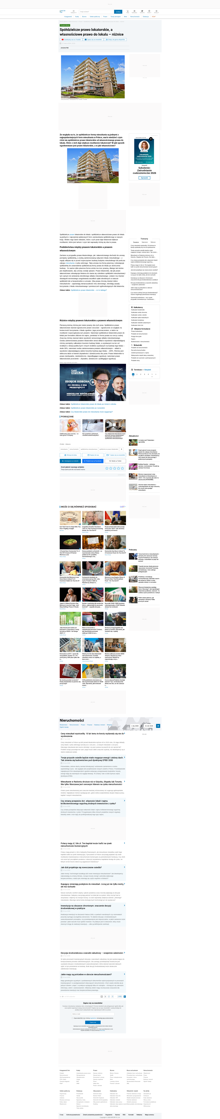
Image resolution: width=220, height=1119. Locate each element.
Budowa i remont (99, 725)
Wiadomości (63, 725)
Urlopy (78, 1079)
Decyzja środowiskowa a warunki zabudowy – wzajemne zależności (144, 283)
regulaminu (93, 1018)
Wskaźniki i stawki (132, 1091)
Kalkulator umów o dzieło (139, 315)
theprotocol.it (147, 1104)
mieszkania (70, 263)
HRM (77, 1083)
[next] (125, 996)
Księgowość (68, 16)
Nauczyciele (79, 1097)
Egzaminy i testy (80, 1100)
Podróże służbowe (132, 1100)
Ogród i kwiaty (64, 727)
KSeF (154, 16)
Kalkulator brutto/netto (138, 310)
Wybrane (153, 242)
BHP (77, 1081)
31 (133, 374)
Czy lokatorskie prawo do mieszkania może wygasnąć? (92, 412)
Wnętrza (109, 725)
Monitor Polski (97, 1095)
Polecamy (133, 549)
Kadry (77, 16)
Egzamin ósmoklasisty (82, 1106)
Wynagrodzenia (80, 1075)
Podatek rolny (135, 360)
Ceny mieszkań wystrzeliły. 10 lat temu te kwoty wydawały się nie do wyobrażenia (143, 246)
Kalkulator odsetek (115, 1100)
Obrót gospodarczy (65, 1077)
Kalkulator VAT (114, 1097)
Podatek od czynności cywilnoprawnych (143, 358)
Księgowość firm (65, 1070)
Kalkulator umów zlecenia (139, 312)
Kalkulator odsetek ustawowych (140, 322)
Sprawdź (144, 178)
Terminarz (138, 369)
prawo (72, 234)
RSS (124, 1115)
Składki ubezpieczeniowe (133, 1097)
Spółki (111, 1075)
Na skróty (146, 1091)
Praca (94, 1081)
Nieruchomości (135, 16)
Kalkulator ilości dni (137, 325)
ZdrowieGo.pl (147, 1093)
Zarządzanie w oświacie (82, 1102)
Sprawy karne (97, 1075)
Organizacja (63, 1093)
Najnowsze (145, 242)
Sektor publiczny (95, 16)
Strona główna (64, 21)
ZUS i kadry (63, 1079)
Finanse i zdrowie (115, 1083)
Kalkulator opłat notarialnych (140, 317)
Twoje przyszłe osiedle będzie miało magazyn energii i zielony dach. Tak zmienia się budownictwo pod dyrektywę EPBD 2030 (144, 251)
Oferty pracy (147, 1106)
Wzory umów (147, 1100)
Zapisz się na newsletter (117, 455)
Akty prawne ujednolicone (100, 1102)
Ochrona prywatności (73, 1115)
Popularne (136, 242)
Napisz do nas (94, 455)
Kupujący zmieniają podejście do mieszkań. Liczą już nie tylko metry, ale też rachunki (144, 274)
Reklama (139, 1115)
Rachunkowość (64, 1075)
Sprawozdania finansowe (133, 1081)
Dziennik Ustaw (97, 1093)
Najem (133, 339)
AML (128, 1083)
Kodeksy (95, 1104)
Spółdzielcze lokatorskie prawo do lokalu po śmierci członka (93, 404)
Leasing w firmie (114, 1081)
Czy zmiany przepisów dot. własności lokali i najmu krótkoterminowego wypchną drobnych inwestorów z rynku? (144, 261)
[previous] (102, 996)
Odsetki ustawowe (132, 1102)
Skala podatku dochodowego (134, 1104)
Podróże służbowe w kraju (134, 1093)
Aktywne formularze (142, 329)
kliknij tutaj (102, 1030)
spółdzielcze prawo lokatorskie (108, 449)
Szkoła (78, 1095)
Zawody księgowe (64, 1081)
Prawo (105, 16)
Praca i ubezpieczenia (116, 1077)
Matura (78, 1104)
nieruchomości (74, 449)
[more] (121, 449)
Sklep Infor (96, 1083)
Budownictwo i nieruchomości (140, 341)
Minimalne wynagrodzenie (134, 1095)
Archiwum (146, 1095)
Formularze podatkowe (150, 1102)
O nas (61, 1115)
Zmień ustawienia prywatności (93, 1115)
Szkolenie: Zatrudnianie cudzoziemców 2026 (144, 170)
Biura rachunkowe (132, 1070)
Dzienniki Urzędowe (98, 1097)
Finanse (89, 725)
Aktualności (134, 436)
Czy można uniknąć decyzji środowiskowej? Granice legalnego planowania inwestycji (144, 293)
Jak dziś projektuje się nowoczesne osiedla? (144, 270)
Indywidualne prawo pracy (83, 1073)
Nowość (144, 165)
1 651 (120, 996)
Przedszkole (79, 1093)
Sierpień (147, 369)
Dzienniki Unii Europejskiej (100, 1100)
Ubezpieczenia (80, 1077)
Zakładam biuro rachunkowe (134, 1073)
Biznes (84, 16)
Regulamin (109, 1115)
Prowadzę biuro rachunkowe (134, 1075)
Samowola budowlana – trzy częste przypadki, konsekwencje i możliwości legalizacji (142, 298)
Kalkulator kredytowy (137, 320)
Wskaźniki (138, 345)
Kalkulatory (138, 307)
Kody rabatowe (148, 1097)
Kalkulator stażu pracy (116, 1102)
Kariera (117, 1115)
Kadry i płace (63, 1102)
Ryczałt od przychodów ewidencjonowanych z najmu (140, 351)
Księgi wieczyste (136, 336)
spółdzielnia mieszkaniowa (89, 449)
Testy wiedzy (79, 1108)
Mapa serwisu (149, 1115)
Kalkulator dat (113, 1093)
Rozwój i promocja (65, 1100)
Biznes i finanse (114, 1073)
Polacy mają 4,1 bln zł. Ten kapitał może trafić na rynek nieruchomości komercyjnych (144, 266)
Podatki (62, 1073)
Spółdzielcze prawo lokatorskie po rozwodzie (88, 408)
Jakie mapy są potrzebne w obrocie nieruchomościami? (141, 288)
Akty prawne (97, 1091)
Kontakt (131, 1115)
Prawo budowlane (136, 331)
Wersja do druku (72, 455)
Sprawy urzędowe (98, 1079)
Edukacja (146, 16)
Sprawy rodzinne (97, 1073)
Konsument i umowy (98, 1077)
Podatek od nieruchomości (139, 334)
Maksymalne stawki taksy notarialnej (142, 355)
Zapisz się (93, 1022)
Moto (125, 16)
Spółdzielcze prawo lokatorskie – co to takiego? (89, 290)
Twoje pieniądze (116, 16)
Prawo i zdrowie (97, 1085)
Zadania (62, 1097)
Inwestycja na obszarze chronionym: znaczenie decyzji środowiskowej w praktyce (144, 279)
